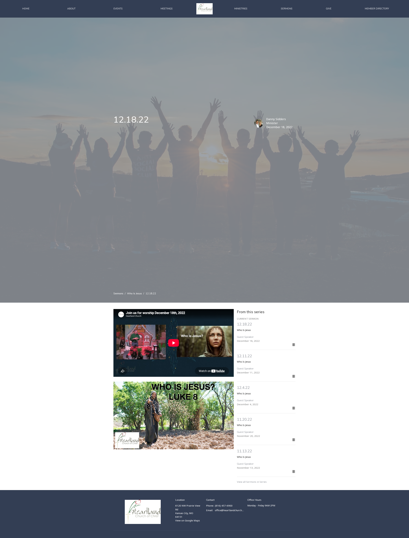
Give (328, 8)
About (71, 8)
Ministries (240, 8)
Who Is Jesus (134, 293)
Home (25, 8)
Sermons (286, 8)
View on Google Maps (187, 520)
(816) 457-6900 (223, 505)
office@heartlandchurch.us (229, 510)
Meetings (167, 8)
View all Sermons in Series (252, 481)
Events (118, 8)
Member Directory (377, 8)
